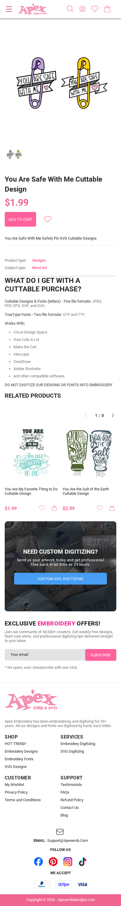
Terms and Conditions (23, 800)
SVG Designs (16, 767)
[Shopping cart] (107, 8)
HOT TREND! (15, 744)
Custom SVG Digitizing (60, 579)
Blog (64, 815)
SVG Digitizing (72, 751)
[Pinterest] (53, 861)
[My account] (82, 8)
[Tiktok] (82, 861)
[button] (60, 83)
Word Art (39, 268)
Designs (39, 260)
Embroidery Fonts (19, 759)
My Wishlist (14, 785)
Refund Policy (71, 800)
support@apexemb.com (67, 841)
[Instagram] (67, 861)
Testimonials (71, 785)
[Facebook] (38, 861)
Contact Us (69, 808)
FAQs (64, 792)
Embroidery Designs (21, 751)
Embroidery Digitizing (77, 744)
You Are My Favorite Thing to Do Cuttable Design (31, 491)
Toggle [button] (9, 9)
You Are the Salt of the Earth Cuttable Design (86, 491)
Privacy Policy (16, 792)
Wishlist (94, 8)
